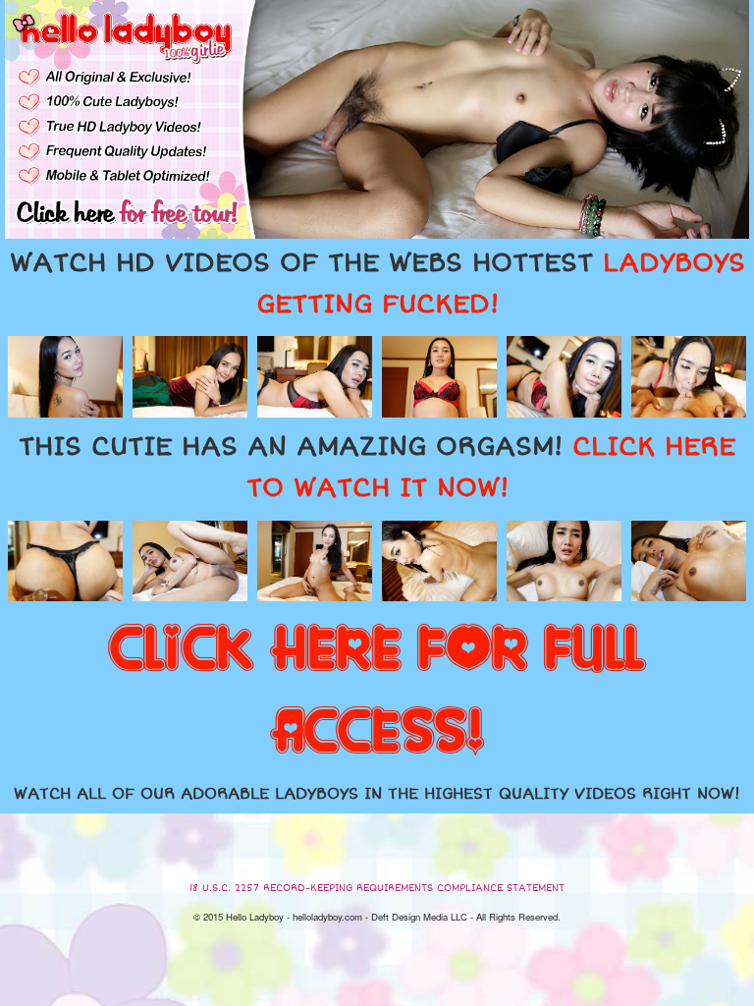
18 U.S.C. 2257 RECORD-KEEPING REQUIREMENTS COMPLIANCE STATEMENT (377, 888)
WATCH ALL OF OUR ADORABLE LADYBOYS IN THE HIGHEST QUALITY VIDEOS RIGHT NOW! (377, 794)
